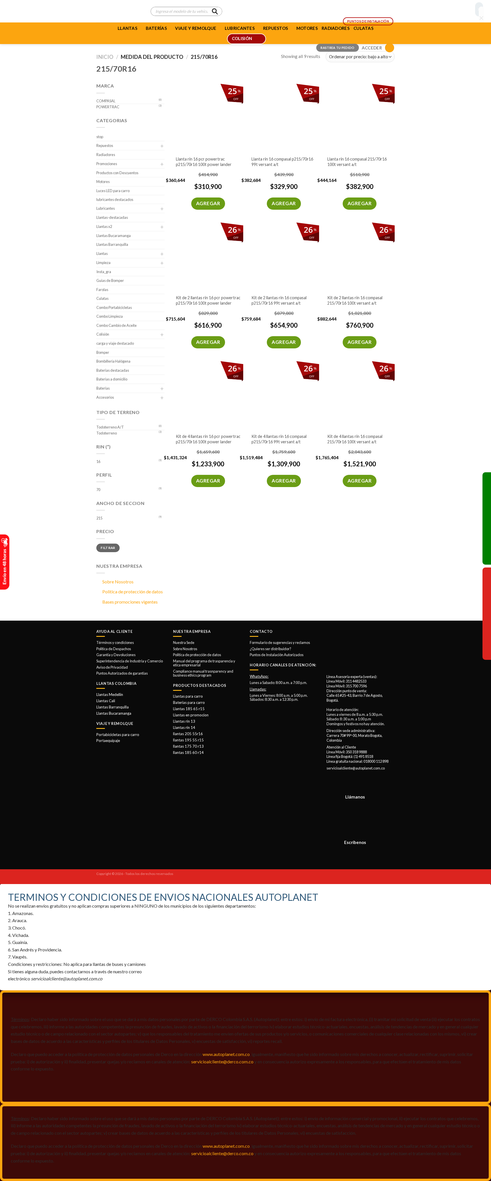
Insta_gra (103, 271)
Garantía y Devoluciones (116, 654)
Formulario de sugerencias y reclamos (280, 642)
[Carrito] (389, 48)
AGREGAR (208, 203)
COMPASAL (105, 101)
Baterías (156, 28)
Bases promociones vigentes (130, 601)
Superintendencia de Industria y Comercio (129, 661)
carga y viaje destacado (115, 343)
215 (99, 518)
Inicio (104, 57)
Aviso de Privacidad (112, 667)
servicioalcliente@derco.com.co (222, 1061)
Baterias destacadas (112, 370)
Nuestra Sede (183, 642)
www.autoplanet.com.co (226, 1054)
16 (98, 461)
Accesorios (105, 397)
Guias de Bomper (110, 280)
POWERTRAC (107, 107)
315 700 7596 (356, 686)
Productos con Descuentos (117, 173)
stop (99, 136)
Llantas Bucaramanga (113, 235)
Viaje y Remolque (195, 28)
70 (98, 489)
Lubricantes (105, 208)
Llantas (127, 28)
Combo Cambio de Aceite (116, 325)
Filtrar (108, 548)
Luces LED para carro (113, 190)
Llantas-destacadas (112, 217)
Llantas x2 (104, 226)
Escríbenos (355, 842)
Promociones (106, 163)
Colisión (102, 334)
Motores (103, 181)
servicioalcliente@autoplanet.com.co (355, 768)
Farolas (102, 289)
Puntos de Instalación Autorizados (276, 654)
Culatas (102, 298)
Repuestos (104, 145)
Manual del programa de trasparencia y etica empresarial (204, 663)
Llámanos (355, 796)
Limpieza (103, 262)
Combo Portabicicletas (114, 307)
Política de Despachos (113, 648)
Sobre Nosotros (118, 581)
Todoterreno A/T (110, 427)
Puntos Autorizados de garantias (122, 673)
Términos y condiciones (115, 642)
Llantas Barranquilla (112, 244)
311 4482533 (356, 681)
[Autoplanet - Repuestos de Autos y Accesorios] (119, 11)
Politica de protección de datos (132, 591)
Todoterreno (106, 433)
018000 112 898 (375, 761)
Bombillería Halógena (113, 361)
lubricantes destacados (114, 199)
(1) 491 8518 (363, 756)
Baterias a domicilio (111, 379)
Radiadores (105, 154)
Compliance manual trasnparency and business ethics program (203, 673)
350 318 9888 (356, 752)
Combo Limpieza (109, 316)
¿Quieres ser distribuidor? (270, 648)
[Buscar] (215, 11)
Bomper (102, 352)
